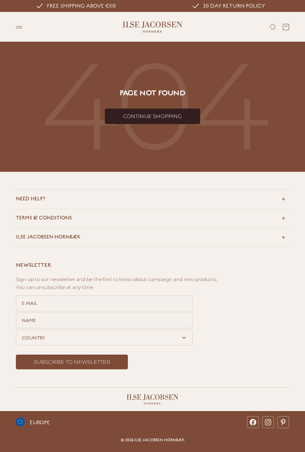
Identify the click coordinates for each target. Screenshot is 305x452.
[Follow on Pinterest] (283, 422)
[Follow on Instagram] (268, 422)
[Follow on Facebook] (253, 422)
